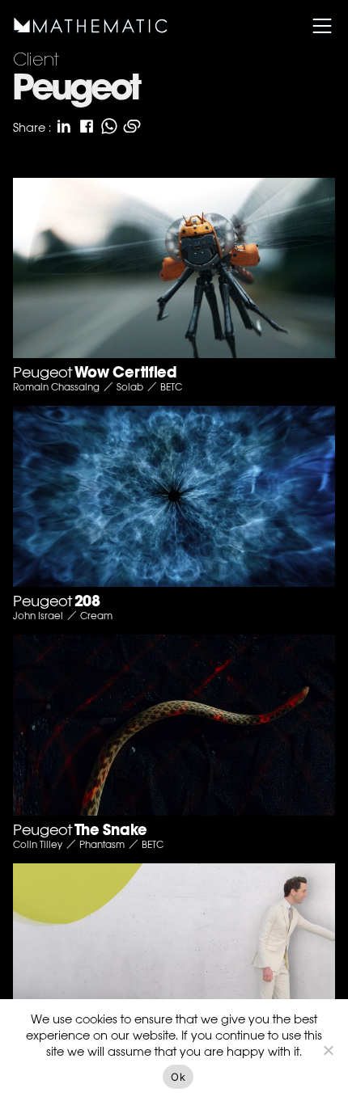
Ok (178, 1076)
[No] (328, 1050)
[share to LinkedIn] (64, 126)
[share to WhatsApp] (109, 126)
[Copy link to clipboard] (132, 126)
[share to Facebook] (86, 126)
